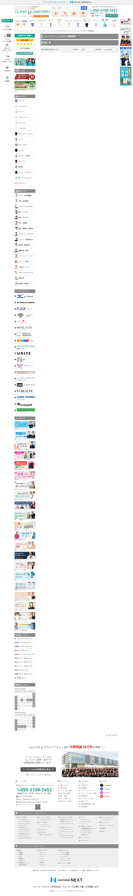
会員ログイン (85, 801)
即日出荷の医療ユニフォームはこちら (25, 90)
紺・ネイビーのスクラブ (25, 646)
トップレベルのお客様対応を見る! (37, 769)
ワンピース (77, 20)
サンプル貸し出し (65, 798)
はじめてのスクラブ (21, 499)
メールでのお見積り (66, 790)
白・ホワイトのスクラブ (25, 638)
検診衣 (103, 828)
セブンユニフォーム (65, 860)
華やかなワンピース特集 (23, 600)
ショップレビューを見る (24, 53)
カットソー (104, 822)
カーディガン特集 (21, 570)
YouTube (106, 796)
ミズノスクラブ (23, 832)
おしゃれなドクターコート (23, 560)
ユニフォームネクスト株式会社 (40, 775)
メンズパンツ (85, 819)
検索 (83, 8)
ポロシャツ (43, 852)
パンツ (83, 817)
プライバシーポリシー (88, 790)
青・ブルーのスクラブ (24, 642)
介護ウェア (22, 860)
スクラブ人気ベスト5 (25, 838)
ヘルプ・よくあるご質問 (89, 793)
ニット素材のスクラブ (22, 519)
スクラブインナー (21, 439)
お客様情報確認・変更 (88, 804)
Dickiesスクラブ (23, 827)
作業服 (21, 852)
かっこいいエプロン (21, 620)
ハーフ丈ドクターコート (67, 829)
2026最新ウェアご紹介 (22, 449)
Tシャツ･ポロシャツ (107, 817)
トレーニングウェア (107, 825)
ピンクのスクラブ (23, 650)
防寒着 (21, 854)
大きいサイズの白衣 (21, 529)
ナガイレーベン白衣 (65, 858)
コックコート (43, 860)
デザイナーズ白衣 (21, 550)
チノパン (83, 823)
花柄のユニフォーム (21, 479)
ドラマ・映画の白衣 (21, 630)
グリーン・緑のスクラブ (25, 658)
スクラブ (42, 854)
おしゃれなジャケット (46, 819)
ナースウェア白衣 (44, 817)
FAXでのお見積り (65, 793)
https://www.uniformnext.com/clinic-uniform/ (33, 802)
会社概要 (83, 788)
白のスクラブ (22, 825)
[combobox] (66, 8)
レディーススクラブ (24, 821)
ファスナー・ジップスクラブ (24, 509)
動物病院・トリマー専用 (23, 469)
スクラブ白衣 (22, 817)
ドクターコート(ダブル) (67, 835)
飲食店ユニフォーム (24, 862)
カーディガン (85, 840)
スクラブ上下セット (24, 836)
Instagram (106, 792)
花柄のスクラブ (22, 678)
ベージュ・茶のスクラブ (25, 666)
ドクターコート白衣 (66, 817)
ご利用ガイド (85, 785)
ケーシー (42, 856)
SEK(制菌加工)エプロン (88, 828)
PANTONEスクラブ (24, 834)
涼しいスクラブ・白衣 (22, 429)
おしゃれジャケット (21, 610)
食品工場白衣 (22, 864)
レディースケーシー (45, 826)
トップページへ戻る (87, 798)
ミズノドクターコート (67, 837)
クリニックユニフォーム (37, 757)
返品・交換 (63, 796)
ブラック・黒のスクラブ (25, 674)
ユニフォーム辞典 (65, 863)
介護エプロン (85, 835)
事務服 (21, 858)
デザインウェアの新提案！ (23, 459)
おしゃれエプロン (86, 832)
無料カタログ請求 (65, 801)
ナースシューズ (85, 837)
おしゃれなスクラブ (21, 489)
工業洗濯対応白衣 (21, 539)
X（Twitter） (107, 785)
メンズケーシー (44, 824)
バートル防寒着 (65, 854)
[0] (125, 27)
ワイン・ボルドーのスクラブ (26, 654)
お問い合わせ (112, 15)
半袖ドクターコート (66, 827)
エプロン (42, 858)
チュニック (68, 20)
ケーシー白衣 (43, 822)
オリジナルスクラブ (24, 830)
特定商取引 (84, 796)
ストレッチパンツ (21, 580)
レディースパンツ (86, 821)
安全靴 (42, 862)
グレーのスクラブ (23, 670)
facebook (106, 789)
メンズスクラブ (23, 819)
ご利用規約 (84, 806)
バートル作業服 (65, 852)
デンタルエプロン (86, 830)
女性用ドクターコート (67, 821)
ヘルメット (43, 864)
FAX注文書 (63, 788)
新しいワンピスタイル (46, 834)
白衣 (102, 831)
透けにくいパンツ (21, 590)
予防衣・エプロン (86, 826)
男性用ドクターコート (67, 819)
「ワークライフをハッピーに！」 (55, 2)
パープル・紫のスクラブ (25, 662)
